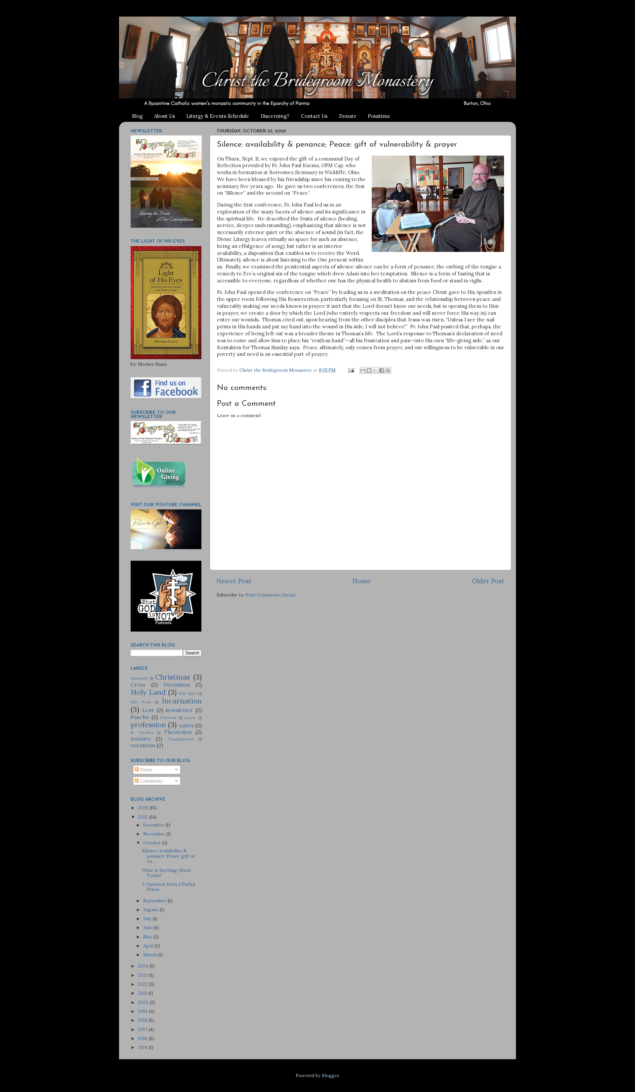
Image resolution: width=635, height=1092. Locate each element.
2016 (143, 1038)
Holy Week (141, 702)
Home (362, 581)
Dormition (176, 684)
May (148, 937)
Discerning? (275, 116)
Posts (145, 770)
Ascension (139, 678)
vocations (143, 745)
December (154, 825)
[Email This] (363, 370)
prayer (190, 717)
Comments (151, 781)
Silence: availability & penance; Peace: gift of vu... (168, 856)
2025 (143, 817)
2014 (143, 1047)
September (155, 901)
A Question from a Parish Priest (168, 886)
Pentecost (168, 717)
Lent (148, 710)
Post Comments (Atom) (270, 595)
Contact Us (314, 116)
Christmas (172, 677)
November (154, 834)
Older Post (488, 581)
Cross (138, 684)
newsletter (179, 710)
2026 (143, 808)
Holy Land (148, 692)
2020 (144, 1002)
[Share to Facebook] (381, 370)
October (152, 843)
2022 (143, 984)
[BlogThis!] (369, 370)
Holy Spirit (188, 693)
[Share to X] (375, 370)
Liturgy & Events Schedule (217, 116)
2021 (143, 993)
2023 (143, 975)
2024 (143, 966)
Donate (348, 116)
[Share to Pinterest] (388, 370)
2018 (143, 1020)
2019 (143, 1011)
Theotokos (178, 732)
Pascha (140, 717)
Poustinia (379, 116)
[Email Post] (351, 370)
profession (148, 724)
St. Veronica (142, 732)
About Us (164, 116)
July (148, 919)
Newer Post (234, 581)
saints (186, 725)
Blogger (330, 1075)
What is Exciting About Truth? (166, 872)
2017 (143, 1029)
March (150, 955)
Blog (137, 116)
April (149, 946)
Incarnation (182, 700)
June (148, 927)
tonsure (141, 738)
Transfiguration (180, 739)
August (151, 910)
